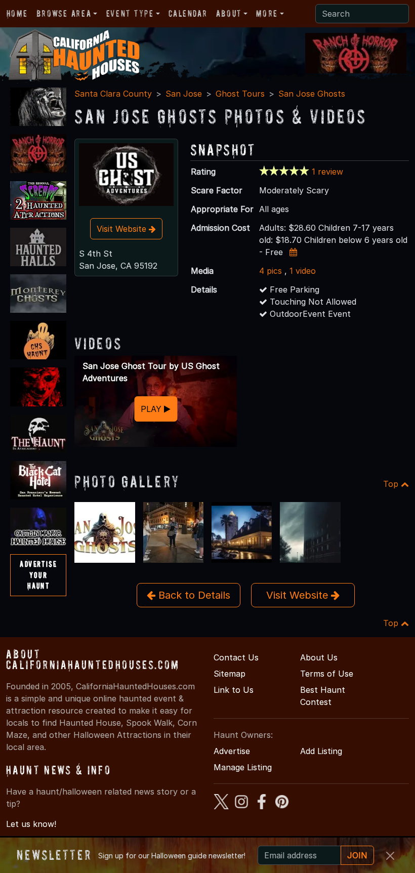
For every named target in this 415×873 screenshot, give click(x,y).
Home (17, 13)
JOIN (357, 855)
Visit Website (123, 229)
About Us (319, 657)
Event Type (130, 13)
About (228, 13)
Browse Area (63, 13)
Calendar (188, 13)
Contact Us (236, 657)
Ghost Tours (240, 94)
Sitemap (229, 674)
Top (392, 484)
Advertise (232, 751)
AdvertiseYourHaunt (38, 574)
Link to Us (234, 690)
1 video (302, 271)
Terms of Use (326, 674)
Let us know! (31, 824)
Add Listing (321, 751)
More (266, 13)
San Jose (183, 94)
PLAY (152, 409)
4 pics (270, 271)
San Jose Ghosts (311, 94)
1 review (327, 172)
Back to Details (192, 595)
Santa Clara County (113, 94)
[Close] (390, 856)
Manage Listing (243, 767)
